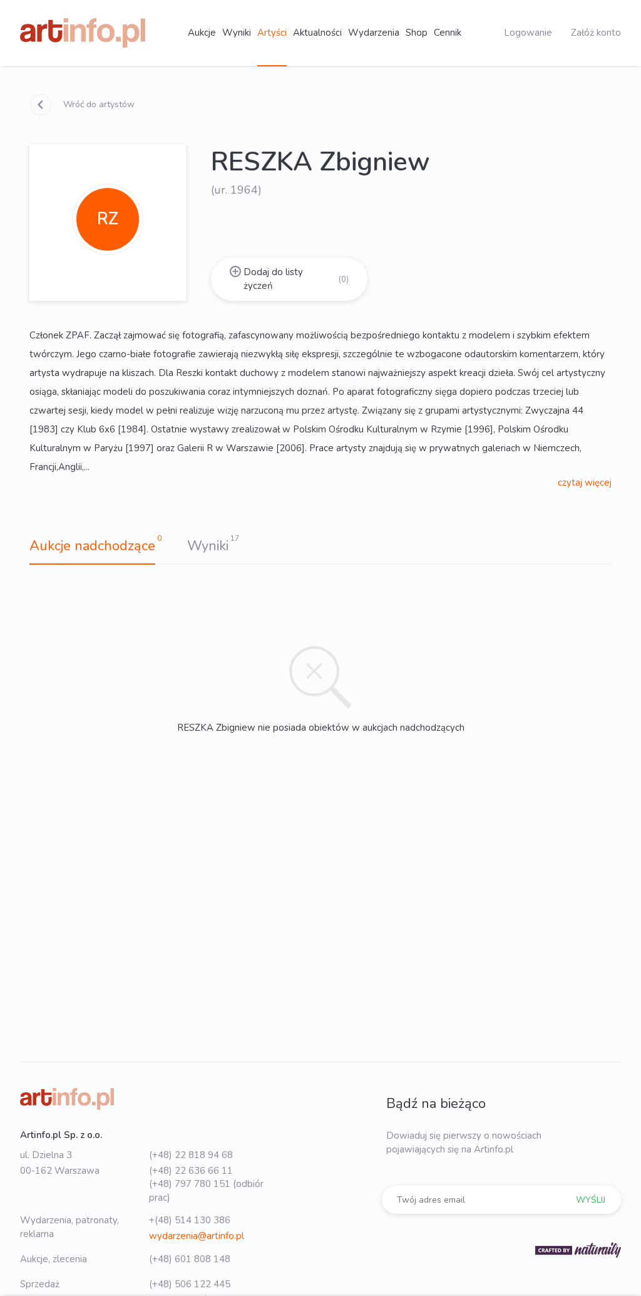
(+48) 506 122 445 (189, 1284)
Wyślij (590, 1200)
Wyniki (236, 32)
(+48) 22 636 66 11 (191, 1170)
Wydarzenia (373, 32)
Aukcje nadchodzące (92, 545)
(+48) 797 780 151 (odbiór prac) (206, 1190)
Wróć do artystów (98, 104)
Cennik (447, 32)
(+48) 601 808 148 (189, 1259)
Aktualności (317, 32)
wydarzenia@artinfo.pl (196, 1236)
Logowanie (528, 32)
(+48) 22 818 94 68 (191, 1155)
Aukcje (202, 32)
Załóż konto (596, 32)
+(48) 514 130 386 (189, 1220)
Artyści (272, 32)
